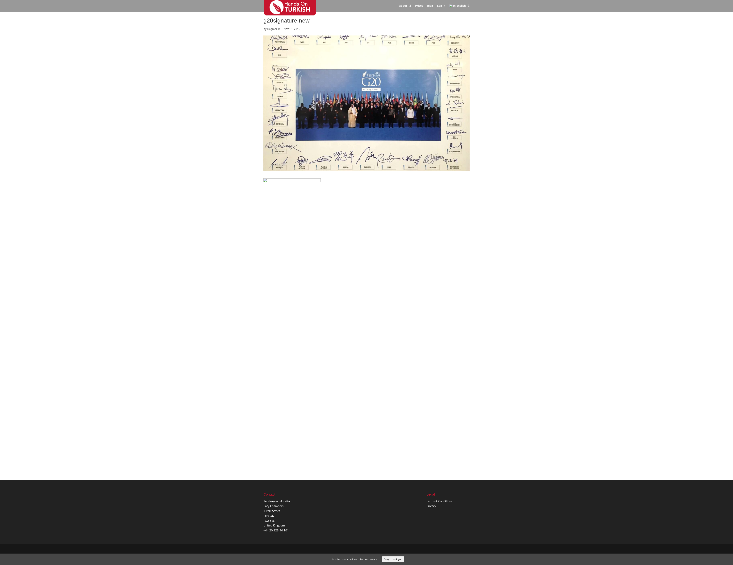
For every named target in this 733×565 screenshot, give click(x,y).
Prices (419, 5)
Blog (430, 5)
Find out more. (368, 559)
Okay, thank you (393, 559)
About (403, 5)
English (461, 5)
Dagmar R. (274, 29)
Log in (441, 5)
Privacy (431, 506)
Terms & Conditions (439, 501)
